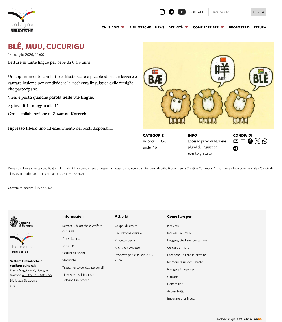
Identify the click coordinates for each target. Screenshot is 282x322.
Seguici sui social (73, 252)
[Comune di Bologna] (21, 222)
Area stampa (71, 238)
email (13, 285)
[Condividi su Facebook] (250, 141)
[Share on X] (257, 141)
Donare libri (175, 284)
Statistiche (69, 260)
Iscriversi (173, 225)
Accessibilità (175, 291)
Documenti (69, 245)
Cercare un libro (178, 247)
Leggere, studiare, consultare (187, 240)
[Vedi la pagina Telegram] (171, 12)
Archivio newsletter (128, 247)
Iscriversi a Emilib (179, 233)
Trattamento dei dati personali (83, 267)
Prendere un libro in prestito (186, 254)
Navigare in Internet (180, 269)
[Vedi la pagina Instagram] (162, 12)
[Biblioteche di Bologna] (21, 244)
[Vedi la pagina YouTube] (182, 12)
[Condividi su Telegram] (235, 148)
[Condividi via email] (235, 141)
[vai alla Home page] (21, 20)
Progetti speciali (125, 240)
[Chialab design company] (239, 315)
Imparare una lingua (181, 298)
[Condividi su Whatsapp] (264, 141)
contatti (196, 12)
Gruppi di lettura (126, 225)
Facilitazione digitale (128, 233)
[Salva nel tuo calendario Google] (243, 141)
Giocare (172, 276)
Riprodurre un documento (185, 262)
